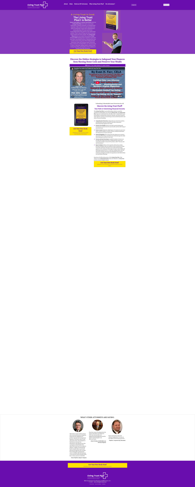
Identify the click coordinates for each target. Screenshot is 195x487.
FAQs (71, 4)
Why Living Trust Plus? (96, 4)
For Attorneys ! (110, 4)
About (66, 4)
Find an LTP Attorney (81, 4)
